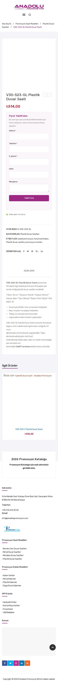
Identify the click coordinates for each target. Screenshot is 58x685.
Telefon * (13, 143)
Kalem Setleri (9, 575)
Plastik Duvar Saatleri (30, 234)
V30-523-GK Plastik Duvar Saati (45, 95)
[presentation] (5, 406)
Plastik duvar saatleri (15, 242)
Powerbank (8, 609)
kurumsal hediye (41, 239)
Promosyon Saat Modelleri (27, 24)
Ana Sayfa (6, 24)
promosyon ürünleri (33, 242)
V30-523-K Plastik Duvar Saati (50, 95)
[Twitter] (28, 251)
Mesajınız (13, 182)
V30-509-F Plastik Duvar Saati (29, 429)
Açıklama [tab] (29, 270)
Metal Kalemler (9, 579)
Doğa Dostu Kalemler (12, 586)
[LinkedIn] (42, 251)
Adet (11, 169)
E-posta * (13, 156)
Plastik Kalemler (10, 582)
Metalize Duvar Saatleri (13, 555)
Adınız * (12, 131)
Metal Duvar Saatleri (12, 552)
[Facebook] (23, 251)
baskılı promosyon (25, 239)
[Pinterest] (32, 251)
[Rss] (27, 663)
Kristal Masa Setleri (11, 605)
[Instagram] (16, 663)
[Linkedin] (21, 663)
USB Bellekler (8, 612)
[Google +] (37, 251)
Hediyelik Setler (10, 602)
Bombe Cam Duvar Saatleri (15, 549)
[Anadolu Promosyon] (29, 7)
